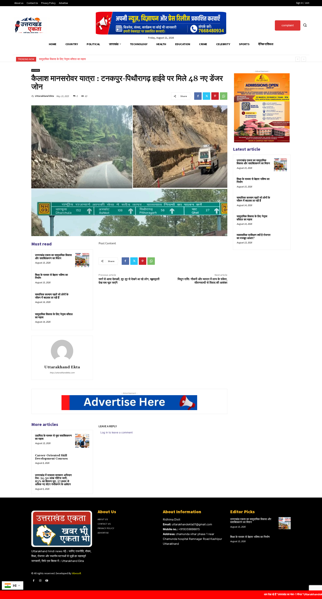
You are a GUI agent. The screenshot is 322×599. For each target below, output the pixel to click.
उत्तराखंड (35, 70)
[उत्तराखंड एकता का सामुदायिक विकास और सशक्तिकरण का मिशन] (82, 260)
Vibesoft (76, 573)
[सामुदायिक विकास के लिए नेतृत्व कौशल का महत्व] (82, 319)
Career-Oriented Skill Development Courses (51, 457)
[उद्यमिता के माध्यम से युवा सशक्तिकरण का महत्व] (82, 441)
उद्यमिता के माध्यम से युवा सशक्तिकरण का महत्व (53, 437)
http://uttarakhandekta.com (62, 372)
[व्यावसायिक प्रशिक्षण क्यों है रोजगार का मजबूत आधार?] (280, 239)
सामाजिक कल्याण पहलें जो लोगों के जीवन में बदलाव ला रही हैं (51, 296)
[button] (304, 25)
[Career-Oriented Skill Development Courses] (82, 460)
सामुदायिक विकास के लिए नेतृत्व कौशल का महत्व (54, 316)
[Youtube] (46, 580)
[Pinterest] (215, 96)
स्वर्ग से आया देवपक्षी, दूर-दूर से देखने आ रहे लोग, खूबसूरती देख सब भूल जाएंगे (129, 281)
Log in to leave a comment (116, 432)
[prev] (297, 59)
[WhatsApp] (223, 96)
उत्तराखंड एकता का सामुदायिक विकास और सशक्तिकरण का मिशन (53, 256)
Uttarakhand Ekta (44, 96)
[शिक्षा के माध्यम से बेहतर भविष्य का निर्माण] (82, 280)
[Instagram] (40, 580)
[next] (303, 59)
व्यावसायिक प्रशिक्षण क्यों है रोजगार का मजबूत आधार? (65, 59)
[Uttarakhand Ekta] (62, 351)
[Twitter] (206, 96)
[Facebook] (198, 96)
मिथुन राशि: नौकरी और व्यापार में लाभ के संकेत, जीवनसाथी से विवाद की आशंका (202, 281)
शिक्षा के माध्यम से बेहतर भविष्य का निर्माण (51, 276)
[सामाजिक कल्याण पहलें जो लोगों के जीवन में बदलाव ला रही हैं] (82, 299)
